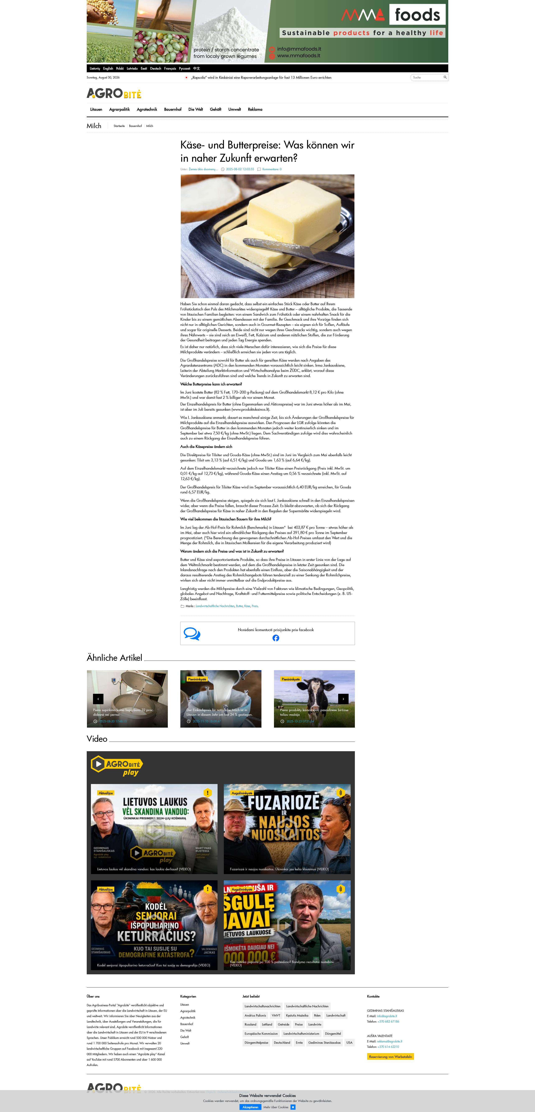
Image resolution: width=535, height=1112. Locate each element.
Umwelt (234, 109)
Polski (120, 68)
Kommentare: (272, 169)
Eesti (144, 68)
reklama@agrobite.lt (389, 1041)
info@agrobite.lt (387, 1016)
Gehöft (215, 109)
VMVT (276, 1015)
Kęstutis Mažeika (297, 1015)
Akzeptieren (250, 1107)
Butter (239, 606)
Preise (299, 1024)
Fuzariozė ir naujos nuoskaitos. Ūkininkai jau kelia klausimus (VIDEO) (279, 869)
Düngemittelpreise (256, 1042)
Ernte (299, 1042)
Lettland (267, 1024)
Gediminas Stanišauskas (324, 1042)
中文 (196, 68)
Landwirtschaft (335, 1015)
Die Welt (196, 109)
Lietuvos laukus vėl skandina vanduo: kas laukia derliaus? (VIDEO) (144, 869)
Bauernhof (172, 109)
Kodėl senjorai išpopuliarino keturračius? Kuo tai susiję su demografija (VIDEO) (153, 965)
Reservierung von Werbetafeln (390, 1056)
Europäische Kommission (261, 1033)
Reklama (255, 109)
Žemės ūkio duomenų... (203, 169)
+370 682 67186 (388, 1021)
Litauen (96, 109)
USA (349, 1042)
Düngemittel (333, 1033)
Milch (149, 126)
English (108, 68)
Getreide (283, 1024)
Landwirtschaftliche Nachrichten (215, 606)
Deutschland (282, 1042)
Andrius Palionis (255, 1015)
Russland (250, 1024)
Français (170, 68)
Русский (184, 68)
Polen (317, 1015)
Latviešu (132, 68)
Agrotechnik (147, 109)
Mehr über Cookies (276, 1107)
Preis (255, 606)
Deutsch (155, 68)
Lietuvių (95, 68)
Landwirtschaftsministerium (301, 1033)
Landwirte (314, 1024)
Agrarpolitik (119, 109)
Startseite (119, 126)
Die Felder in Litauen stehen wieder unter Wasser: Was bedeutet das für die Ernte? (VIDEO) (258, 77)
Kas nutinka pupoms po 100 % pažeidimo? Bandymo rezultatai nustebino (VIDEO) (282, 963)
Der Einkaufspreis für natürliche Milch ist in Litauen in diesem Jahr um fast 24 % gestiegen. (220, 712)
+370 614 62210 (388, 1047)
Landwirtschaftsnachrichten (262, 1006)
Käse (247, 606)
